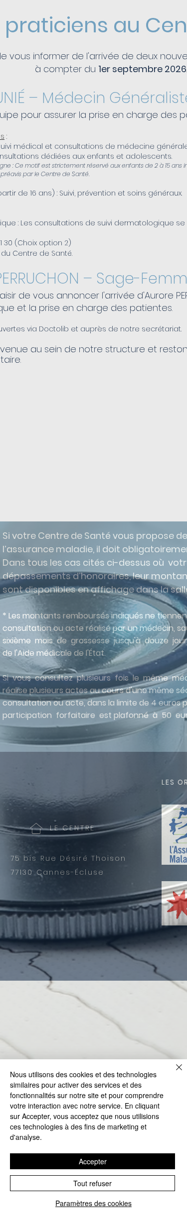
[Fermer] (173, 1073)
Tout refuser (92, 1183)
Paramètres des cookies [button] (93, 1203)
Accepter (93, 1161)
